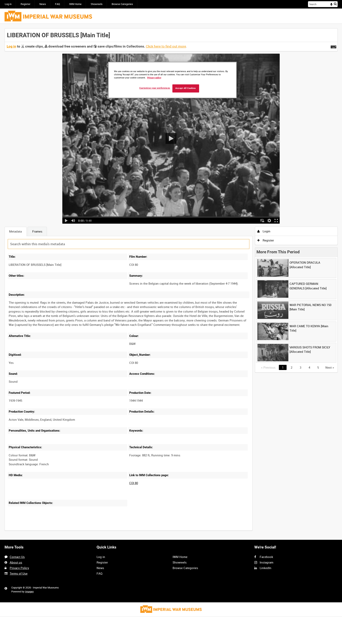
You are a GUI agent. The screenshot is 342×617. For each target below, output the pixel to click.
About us (16, 562)
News (42, 4)
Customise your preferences (154, 88)
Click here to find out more (166, 46)
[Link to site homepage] (48, 16)
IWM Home (75, 4)
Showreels (97, 4)
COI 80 (133, 483)
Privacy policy (154, 77)
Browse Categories (122, 4)
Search (335, 3)
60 (65, 530)
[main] (171, 281)
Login (266, 231)
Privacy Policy (19, 568)
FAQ (57, 4)
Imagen (29, 591)
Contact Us (17, 557)
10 (38, 530)
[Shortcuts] (333, 46)
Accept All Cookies (185, 88)
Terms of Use (19, 573)
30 (51, 530)
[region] (172, 80)
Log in (8, 4)
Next (329, 367)
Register (25, 4)
